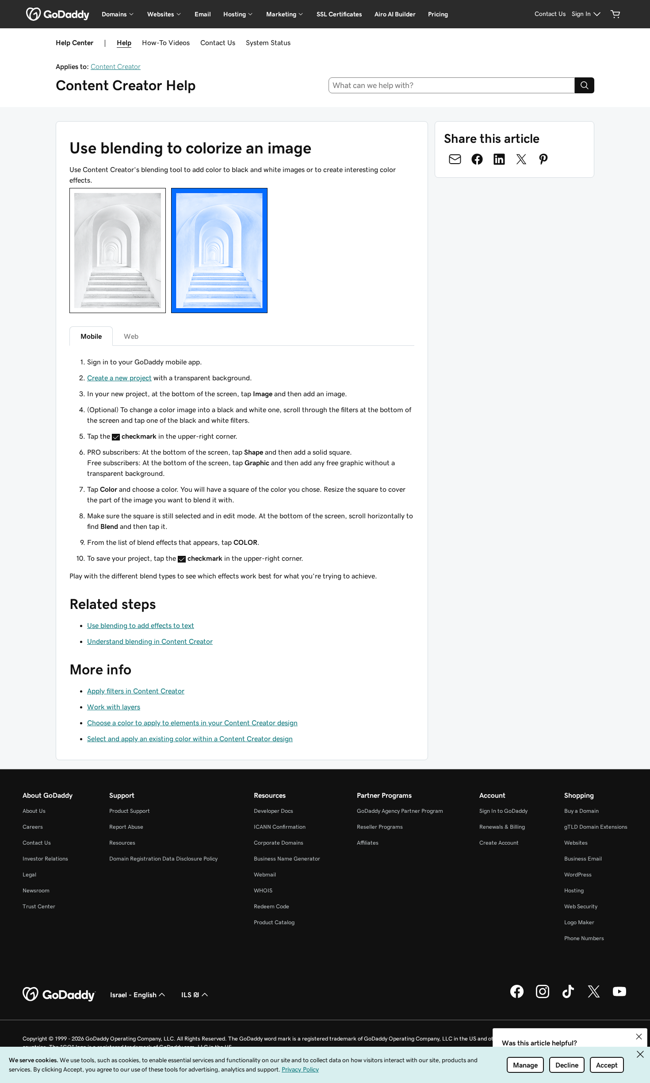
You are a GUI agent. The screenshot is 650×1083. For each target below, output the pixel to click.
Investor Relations (45, 858)
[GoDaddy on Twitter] (594, 996)
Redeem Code (271, 906)
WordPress (578, 874)
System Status (268, 42)
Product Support (129, 811)
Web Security (580, 906)
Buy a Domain (581, 811)
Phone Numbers (584, 938)
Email (203, 14)
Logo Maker (579, 922)
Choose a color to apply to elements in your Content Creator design (192, 722)
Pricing (438, 14)
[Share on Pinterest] (543, 159)
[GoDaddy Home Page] (59, 994)
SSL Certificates (339, 14)
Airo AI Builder (395, 14)
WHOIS (263, 890)
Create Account (499, 843)
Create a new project (119, 377)
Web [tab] (131, 336)
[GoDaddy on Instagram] (543, 996)
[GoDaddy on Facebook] (517, 996)
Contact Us (217, 42)
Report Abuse (126, 827)
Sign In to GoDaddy (503, 811)
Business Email (583, 858)
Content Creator (116, 66)
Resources (122, 843)
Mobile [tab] (91, 336)
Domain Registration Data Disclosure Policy (163, 858)
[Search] (584, 85)
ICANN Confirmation (280, 827)
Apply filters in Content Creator (135, 690)
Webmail (265, 874)
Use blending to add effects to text (140, 625)
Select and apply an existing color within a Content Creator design (190, 738)
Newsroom (36, 890)
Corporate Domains (278, 843)
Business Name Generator (287, 858)
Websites (576, 843)
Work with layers (113, 706)
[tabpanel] (241, 459)
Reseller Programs (380, 827)
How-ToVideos (166, 42)
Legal (29, 874)
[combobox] (452, 85)
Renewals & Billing (502, 827)
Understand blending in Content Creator (150, 641)
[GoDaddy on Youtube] (619, 996)
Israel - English (133, 994)
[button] (639, 1037)
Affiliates (368, 843)
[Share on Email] (455, 159)
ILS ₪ (190, 994)
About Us (34, 811)
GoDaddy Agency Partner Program (400, 811)
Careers (33, 827)
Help (124, 42)
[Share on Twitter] (521, 159)
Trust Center (39, 906)
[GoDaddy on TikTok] (568, 996)
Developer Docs (273, 811)
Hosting (574, 890)
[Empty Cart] (615, 14)
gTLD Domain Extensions (595, 827)
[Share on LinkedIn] (499, 159)
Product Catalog (274, 922)
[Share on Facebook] (477, 159)
